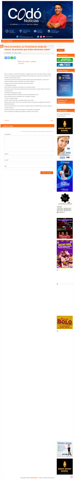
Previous (6, 120)
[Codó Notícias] (37, 19)
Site (5, 166)
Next (52, 120)
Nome (6, 154)
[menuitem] (7, 41)
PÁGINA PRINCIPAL (7, 41)
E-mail (6, 160)
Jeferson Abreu (17, 53)
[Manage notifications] (71, 477)
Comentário (7, 134)
